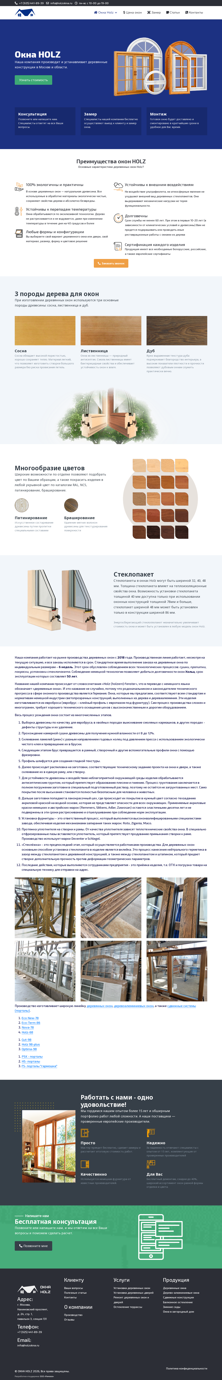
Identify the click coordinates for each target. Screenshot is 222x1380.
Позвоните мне (35, 1246)
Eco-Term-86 (31, 1022)
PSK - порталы (32, 1056)
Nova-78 (28, 1027)
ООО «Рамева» (47, 1376)
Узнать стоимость (33, 80)
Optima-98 (29, 1049)
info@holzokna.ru (61, 3)
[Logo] (25, 13)
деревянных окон (100, 1006)
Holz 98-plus (31, 1044)
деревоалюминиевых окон (133, 1006)
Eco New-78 (30, 1018)
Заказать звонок (113, 263)
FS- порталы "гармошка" (39, 1066)
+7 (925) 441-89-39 (31, 3)
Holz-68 (27, 1032)
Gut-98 (26, 1039)
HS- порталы (31, 1061)
